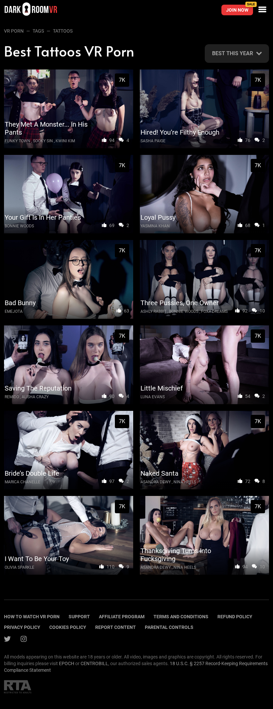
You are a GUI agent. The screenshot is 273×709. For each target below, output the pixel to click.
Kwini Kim (65, 141)
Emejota (14, 311)
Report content (115, 627)
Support (79, 616)
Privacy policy (22, 627)
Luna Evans (152, 397)
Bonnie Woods (19, 226)
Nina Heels (184, 482)
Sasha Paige (152, 141)
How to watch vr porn (32, 616)
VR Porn (14, 31)
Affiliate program (121, 616)
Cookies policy (67, 627)
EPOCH (66, 663)
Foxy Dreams (214, 311)
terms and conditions (180, 616)
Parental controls (169, 627)
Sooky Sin (43, 141)
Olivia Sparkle (19, 567)
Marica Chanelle (22, 482)
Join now (239, 9)
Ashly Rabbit (153, 311)
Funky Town (17, 141)
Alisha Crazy (35, 397)
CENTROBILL (94, 663)
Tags (38, 31)
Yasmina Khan (155, 226)
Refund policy (234, 616)
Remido (12, 397)
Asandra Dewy (155, 482)
